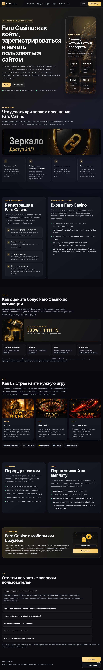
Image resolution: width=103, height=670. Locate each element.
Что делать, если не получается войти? (20, 591)
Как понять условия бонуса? (15, 631)
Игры (54, 4)
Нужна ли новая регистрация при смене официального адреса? (30, 608)
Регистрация (94, 4)
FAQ (68, 4)
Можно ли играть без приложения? (18, 623)
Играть (6, 85)
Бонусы (47, 4)
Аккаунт (39, 4)
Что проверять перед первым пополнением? (22, 616)
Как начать (31, 4)
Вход (83, 4)
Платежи (62, 4)
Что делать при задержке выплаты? (19, 638)
